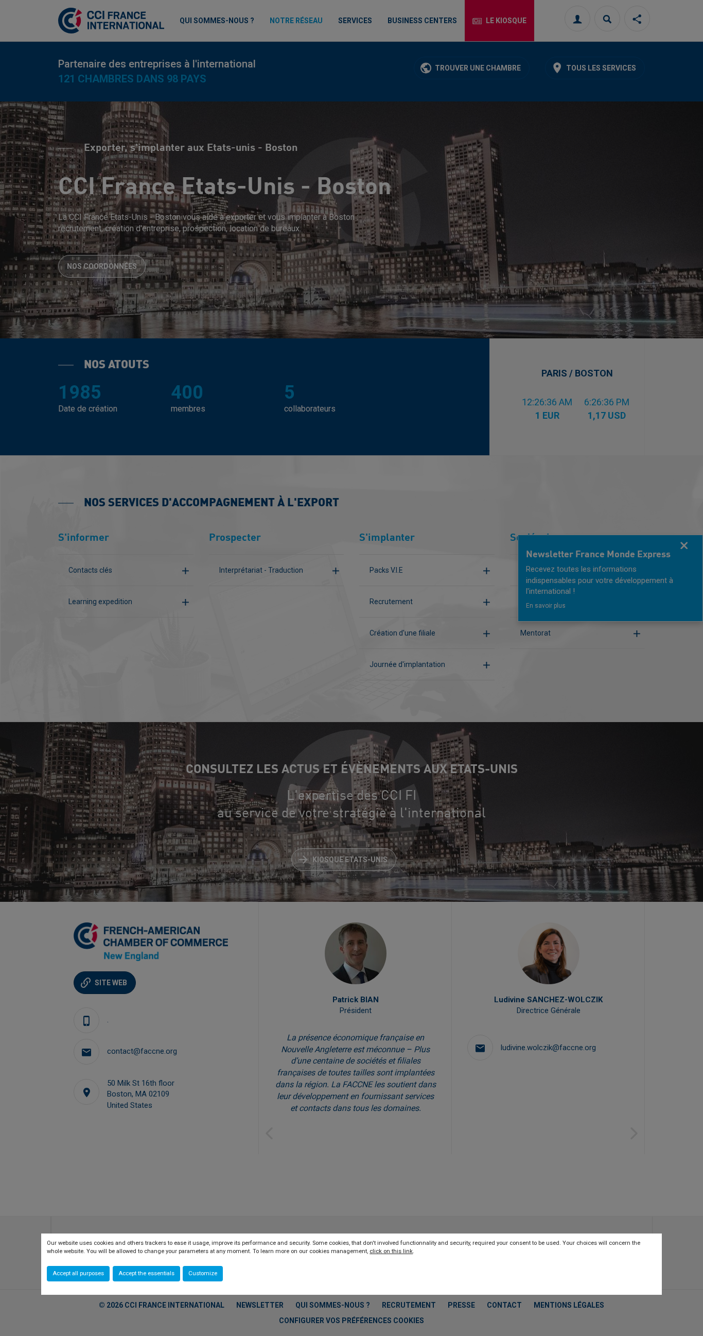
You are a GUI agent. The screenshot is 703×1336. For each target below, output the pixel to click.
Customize (202, 1273)
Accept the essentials (146, 1273)
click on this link (391, 1251)
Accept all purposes (78, 1273)
